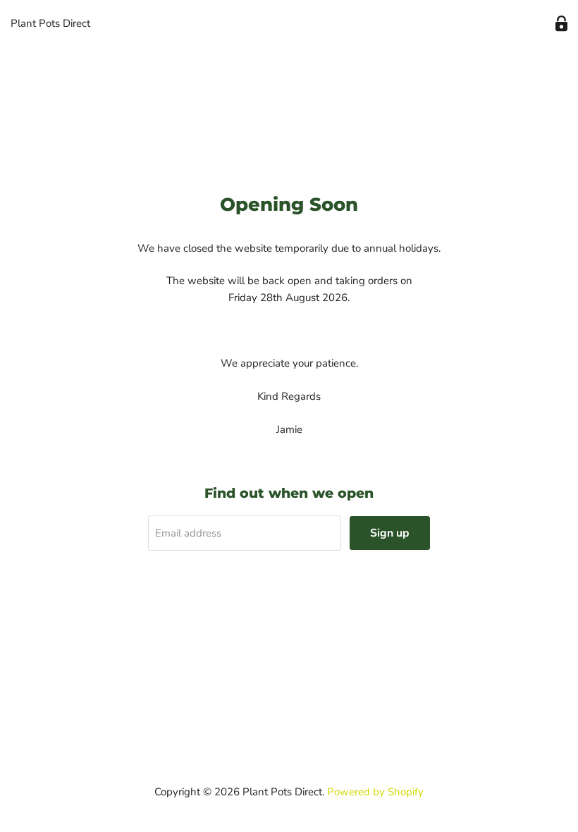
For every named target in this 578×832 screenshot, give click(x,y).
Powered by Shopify (375, 792)
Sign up (390, 533)
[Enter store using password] (561, 23)
